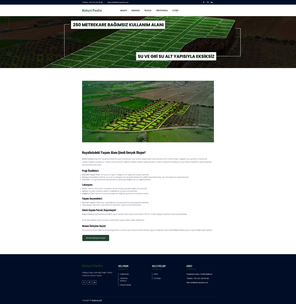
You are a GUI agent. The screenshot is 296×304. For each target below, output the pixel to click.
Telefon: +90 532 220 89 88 (92, 2)
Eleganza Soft (97, 300)
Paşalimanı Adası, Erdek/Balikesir (199, 274)
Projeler (147, 10)
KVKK (156, 274)
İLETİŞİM (175, 10)
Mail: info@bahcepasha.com (117, 2)
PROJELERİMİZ (125, 285)
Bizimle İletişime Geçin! (95, 238)
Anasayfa (123, 10)
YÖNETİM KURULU (162, 10)
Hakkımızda (135, 10)
